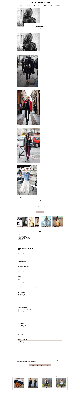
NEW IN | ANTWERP (19, 388)
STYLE (30, 5)
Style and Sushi (40, 3)
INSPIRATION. (40, 209)
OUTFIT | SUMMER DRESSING (61, 388)
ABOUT (21, 5)
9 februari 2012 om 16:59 (26, 266)
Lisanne (19, 307)
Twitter (36, 206)
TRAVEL (39, 5)
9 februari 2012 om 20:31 (24, 299)
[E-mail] (43, 212)
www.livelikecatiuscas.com (22, 260)
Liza (18, 323)
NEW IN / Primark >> (45, 365)
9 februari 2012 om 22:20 (23, 323)
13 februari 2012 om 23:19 (24, 339)
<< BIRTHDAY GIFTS (34, 365)
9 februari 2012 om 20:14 (24, 292)
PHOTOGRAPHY (51, 5)
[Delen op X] (39, 212)
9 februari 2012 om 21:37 (24, 307)
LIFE (34, 5)
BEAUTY (44, 5)
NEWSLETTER (58, 5)
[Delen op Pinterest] (41, 212)
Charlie (19, 299)
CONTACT (26, 5)
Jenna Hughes (20, 266)
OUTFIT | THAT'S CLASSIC (47, 388)
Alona (19, 234)
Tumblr (44, 206)
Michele (19, 339)
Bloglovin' (40, 206)
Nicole (19, 292)
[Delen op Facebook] (37, 212)
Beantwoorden (21, 243)
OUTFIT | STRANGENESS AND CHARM (33, 389)
